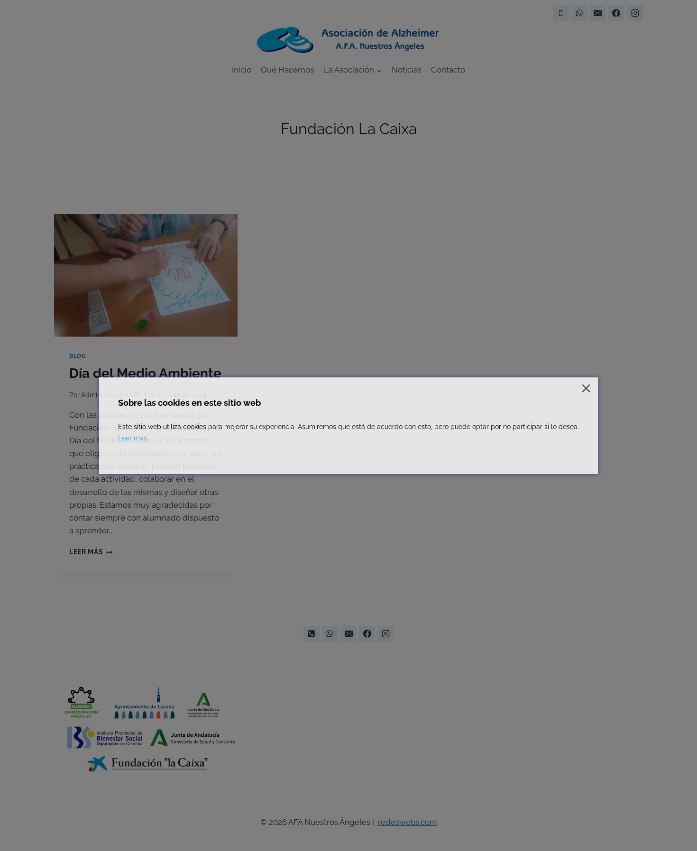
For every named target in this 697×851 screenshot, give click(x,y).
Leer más (132, 438)
